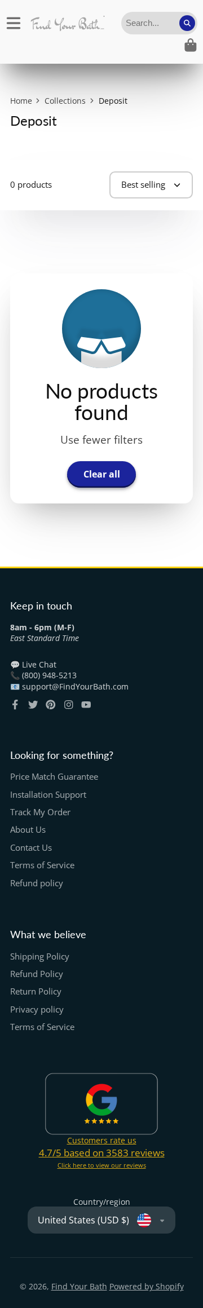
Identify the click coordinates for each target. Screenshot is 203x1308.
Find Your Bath (79, 1286)
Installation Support (48, 795)
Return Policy (35, 991)
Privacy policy (37, 1009)
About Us (28, 830)
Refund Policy (36, 974)
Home (21, 100)
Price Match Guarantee (54, 777)
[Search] (187, 23)
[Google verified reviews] (101, 1104)
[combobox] (159, 23)
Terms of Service (42, 865)
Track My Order (40, 812)
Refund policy (36, 883)
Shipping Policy (39, 956)
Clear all (101, 474)
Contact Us (31, 848)
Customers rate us (101, 1140)
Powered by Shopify (146, 1286)
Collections (65, 100)
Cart (190, 45)
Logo (67, 23)
